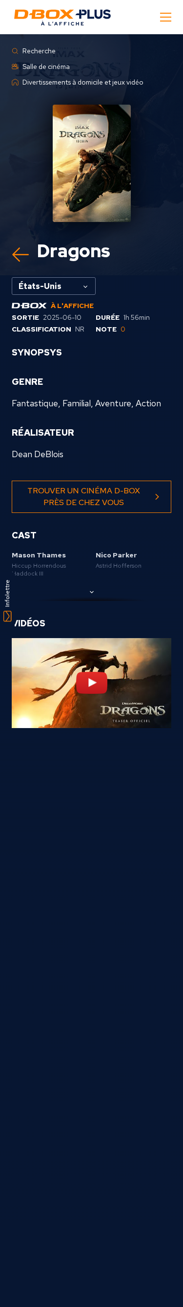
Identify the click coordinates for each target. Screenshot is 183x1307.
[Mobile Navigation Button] (165, 17)
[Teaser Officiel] (91, 683)
